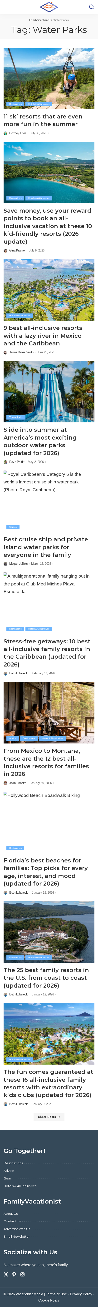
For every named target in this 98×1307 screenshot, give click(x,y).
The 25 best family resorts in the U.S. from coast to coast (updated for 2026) (46, 978)
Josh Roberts (17, 783)
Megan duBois (18, 563)
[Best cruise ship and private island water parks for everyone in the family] (49, 501)
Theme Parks (16, 417)
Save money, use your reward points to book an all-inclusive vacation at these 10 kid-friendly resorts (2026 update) (48, 226)
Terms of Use (56, 1294)
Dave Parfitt (16, 462)
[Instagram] (22, 1274)
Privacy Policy (81, 1294)
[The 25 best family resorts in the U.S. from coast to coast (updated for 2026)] (49, 932)
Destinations (15, 104)
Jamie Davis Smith (21, 352)
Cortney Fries (17, 133)
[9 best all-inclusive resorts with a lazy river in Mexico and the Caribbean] (49, 290)
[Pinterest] (14, 1274)
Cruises (13, 527)
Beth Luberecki (18, 673)
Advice (12, 738)
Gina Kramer (17, 250)
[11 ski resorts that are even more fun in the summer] (49, 78)
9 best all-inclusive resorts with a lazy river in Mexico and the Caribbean (43, 335)
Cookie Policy (49, 1300)
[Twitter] (6, 1274)
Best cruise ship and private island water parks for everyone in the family (46, 547)
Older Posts (47, 1117)
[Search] (91, 7)
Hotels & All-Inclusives (38, 104)
